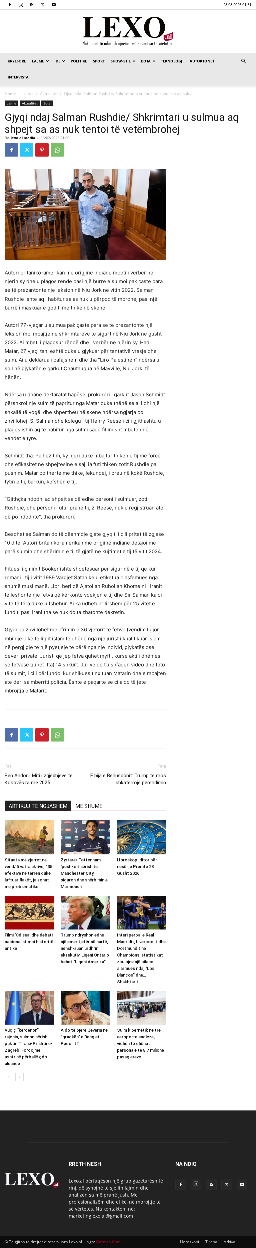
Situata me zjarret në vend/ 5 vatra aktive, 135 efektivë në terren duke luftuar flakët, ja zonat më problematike (28, 873)
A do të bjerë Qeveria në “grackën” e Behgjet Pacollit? (84, 1037)
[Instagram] (21, 4)
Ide (57, 60)
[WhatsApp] (57, 150)
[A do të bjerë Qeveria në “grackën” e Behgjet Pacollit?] (85, 1008)
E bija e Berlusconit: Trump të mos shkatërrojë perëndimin (128, 779)
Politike (79, 60)
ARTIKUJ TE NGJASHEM (38, 806)
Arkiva (229, 1242)
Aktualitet (49, 93)
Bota (146, 60)
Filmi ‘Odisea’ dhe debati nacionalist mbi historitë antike (29, 941)
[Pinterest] (42, 150)
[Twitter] (43, 4)
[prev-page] (9, 1077)
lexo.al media (23, 137)
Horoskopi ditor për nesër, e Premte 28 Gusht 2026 (137, 866)
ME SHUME (88, 806)
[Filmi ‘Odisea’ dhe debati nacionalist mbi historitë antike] (29, 912)
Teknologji (172, 60)
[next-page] (19, 1077)
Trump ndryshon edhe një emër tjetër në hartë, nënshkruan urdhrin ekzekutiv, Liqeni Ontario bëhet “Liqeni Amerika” (85, 948)
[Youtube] (54, 4)
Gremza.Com (108, 1242)
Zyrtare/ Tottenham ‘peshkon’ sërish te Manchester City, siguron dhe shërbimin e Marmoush (84, 873)
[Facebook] (10, 4)
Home (10, 93)
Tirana (211, 1242)
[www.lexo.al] (128, 32)
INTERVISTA (18, 76)
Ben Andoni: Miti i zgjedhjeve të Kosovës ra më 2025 (39, 779)
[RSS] (32, 4)
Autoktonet (202, 60)
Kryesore (17, 60)
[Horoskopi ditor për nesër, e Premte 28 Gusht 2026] (141, 837)
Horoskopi (189, 1242)
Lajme (38, 60)
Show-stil (121, 60)
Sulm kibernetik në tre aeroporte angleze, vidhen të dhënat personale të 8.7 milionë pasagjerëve (140, 1043)
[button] (243, 61)
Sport (99, 60)
